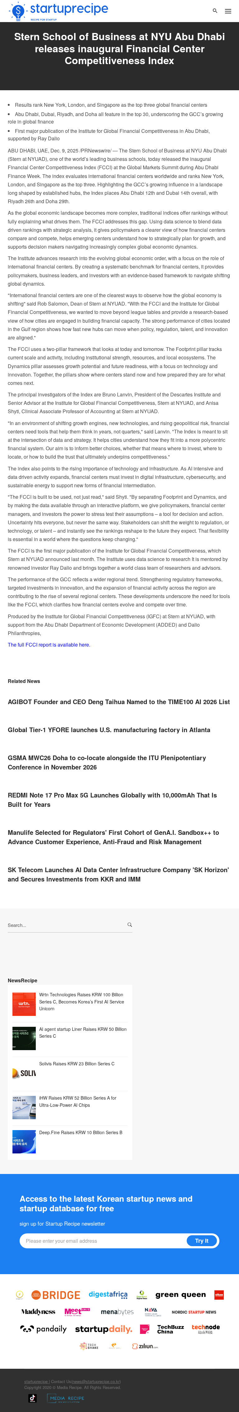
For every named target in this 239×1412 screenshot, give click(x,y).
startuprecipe (36, 1381)
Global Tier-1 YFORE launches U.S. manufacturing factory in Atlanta (109, 729)
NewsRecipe (22, 980)
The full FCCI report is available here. (49, 644)
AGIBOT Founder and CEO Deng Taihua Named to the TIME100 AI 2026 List (119, 701)
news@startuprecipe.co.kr (96, 1381)
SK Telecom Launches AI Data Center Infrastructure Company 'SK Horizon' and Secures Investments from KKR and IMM (118, 874)
